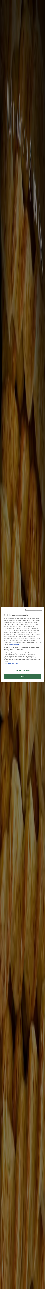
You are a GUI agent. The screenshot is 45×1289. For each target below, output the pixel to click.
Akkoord (22, 676)
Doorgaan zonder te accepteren (33, 610)
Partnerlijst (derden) (11, 663)
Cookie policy (14, 644)
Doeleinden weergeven (22, 670)
